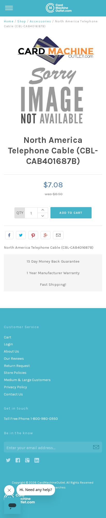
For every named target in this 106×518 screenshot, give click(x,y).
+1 (45, 235)
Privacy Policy (15, 387)
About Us (11, 351)
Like (9, 235)
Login (8, 344)
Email (58, 235)
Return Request (17, 366)
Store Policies (15, 373)
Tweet (21, 235)
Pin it (33, 235)
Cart (7, 337)
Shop (21, 21)
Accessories (40, 21)
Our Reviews (14, 358)
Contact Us (13, 394)
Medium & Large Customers (27, 380)
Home (9, 21)
